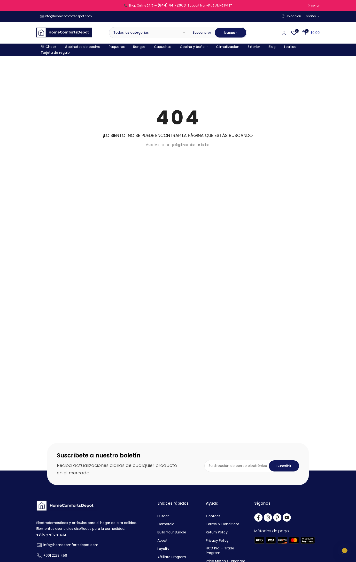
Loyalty (163, 549)
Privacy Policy (217, 540)
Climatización (227, 46)
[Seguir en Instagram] (268, 517)
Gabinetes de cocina (82, 46)
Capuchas (162, 46)
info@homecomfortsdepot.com (68, 16)
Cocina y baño (192, 46)
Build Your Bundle (171, 532)
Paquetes (117, 46)
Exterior (254, 46)
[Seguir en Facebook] (258, 517)
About (162, 540)
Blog (272, 46)
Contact (213, 516)
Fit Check (48, 46)
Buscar (163, 516)
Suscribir (284, 465)
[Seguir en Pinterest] (277, 517)
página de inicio (190, 144)
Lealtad (290, 46)
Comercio (165, 524)
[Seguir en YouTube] (287, 517)
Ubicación (293, 16)
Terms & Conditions (223, 524)
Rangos (139, 46)
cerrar (43, 5)
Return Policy (217, 532)
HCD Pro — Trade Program (220, 550)
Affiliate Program (171, 557)
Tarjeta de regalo (55, 52)
